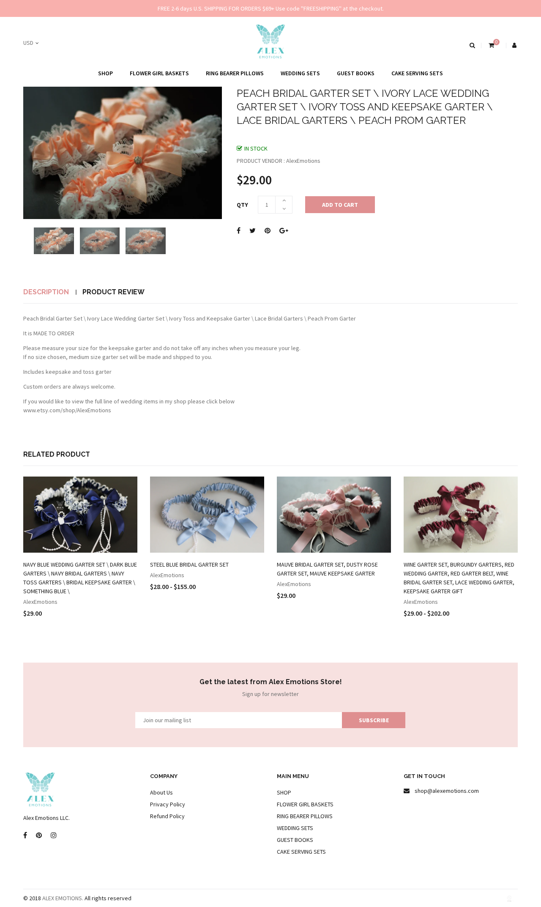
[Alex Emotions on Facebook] (25, 835)
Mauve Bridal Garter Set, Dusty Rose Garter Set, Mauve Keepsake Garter (327, 569)
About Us (161, 792)
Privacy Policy (167, 804)
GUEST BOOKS (355, 73)
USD (28, 43)
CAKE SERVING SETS (417, 73)
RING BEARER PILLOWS (235, 73)
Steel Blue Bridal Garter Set (189, 564)
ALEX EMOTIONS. (62, 898)
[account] (515, 45)
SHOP (105, 73)
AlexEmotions (40, 602)
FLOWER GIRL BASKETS (159, 73)
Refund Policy (167, 816)
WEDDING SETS (300, 73)
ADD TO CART (340, 204)
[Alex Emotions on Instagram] (54, 835)
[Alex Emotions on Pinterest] (39, 835)
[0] (490, 45)
